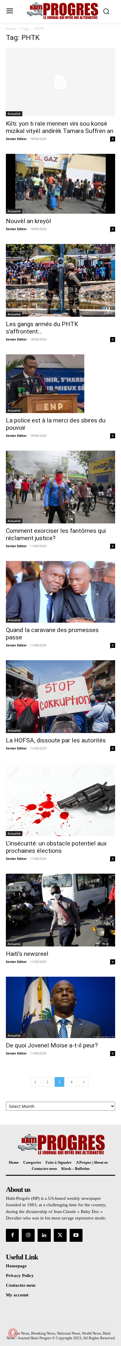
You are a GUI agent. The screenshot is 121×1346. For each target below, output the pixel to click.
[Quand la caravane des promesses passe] (60, 592)
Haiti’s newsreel (27, 953)
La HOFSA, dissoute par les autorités (56, 740)
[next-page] (84, 1082)
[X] (60, 1235)
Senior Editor (16, 139)
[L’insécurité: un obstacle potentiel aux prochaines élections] (60, 799)
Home (11, 28)
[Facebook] (12, 1235)
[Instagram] (28, 1235)
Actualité (14, 114)
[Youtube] (76, 1235)
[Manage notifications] (13, 1333)
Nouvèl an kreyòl (28, 221)
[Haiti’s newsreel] (60, 910)
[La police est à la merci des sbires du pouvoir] (60, 383)
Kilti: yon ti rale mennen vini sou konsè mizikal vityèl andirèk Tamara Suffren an (59, 127)
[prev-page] (35, 1082)
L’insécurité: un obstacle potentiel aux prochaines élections (56, 847)
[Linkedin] (44, 1235)
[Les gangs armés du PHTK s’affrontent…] (60, 280)
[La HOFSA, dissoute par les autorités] (60, 696)
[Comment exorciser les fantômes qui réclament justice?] (60, 487)
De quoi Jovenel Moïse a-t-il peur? (52, 1045)
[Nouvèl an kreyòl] (60, 184)
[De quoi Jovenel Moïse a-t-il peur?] (60, 1007)
